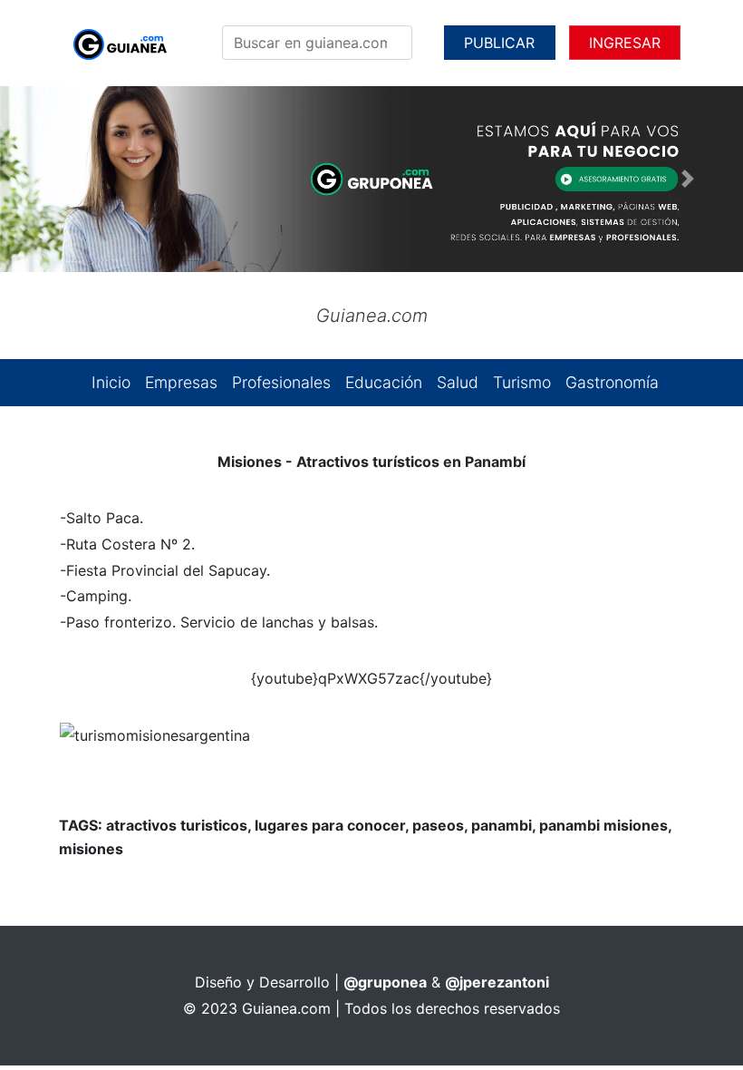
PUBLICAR (499, 43)
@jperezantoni (497, 982)
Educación (383, 382)
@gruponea (385, 982)
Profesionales (281, 382)
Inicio (111, 382)
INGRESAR (625, 43)
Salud (457, 382)
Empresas (181, 382)
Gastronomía (612, 382)
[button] (55, 179)
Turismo (522, 382)
